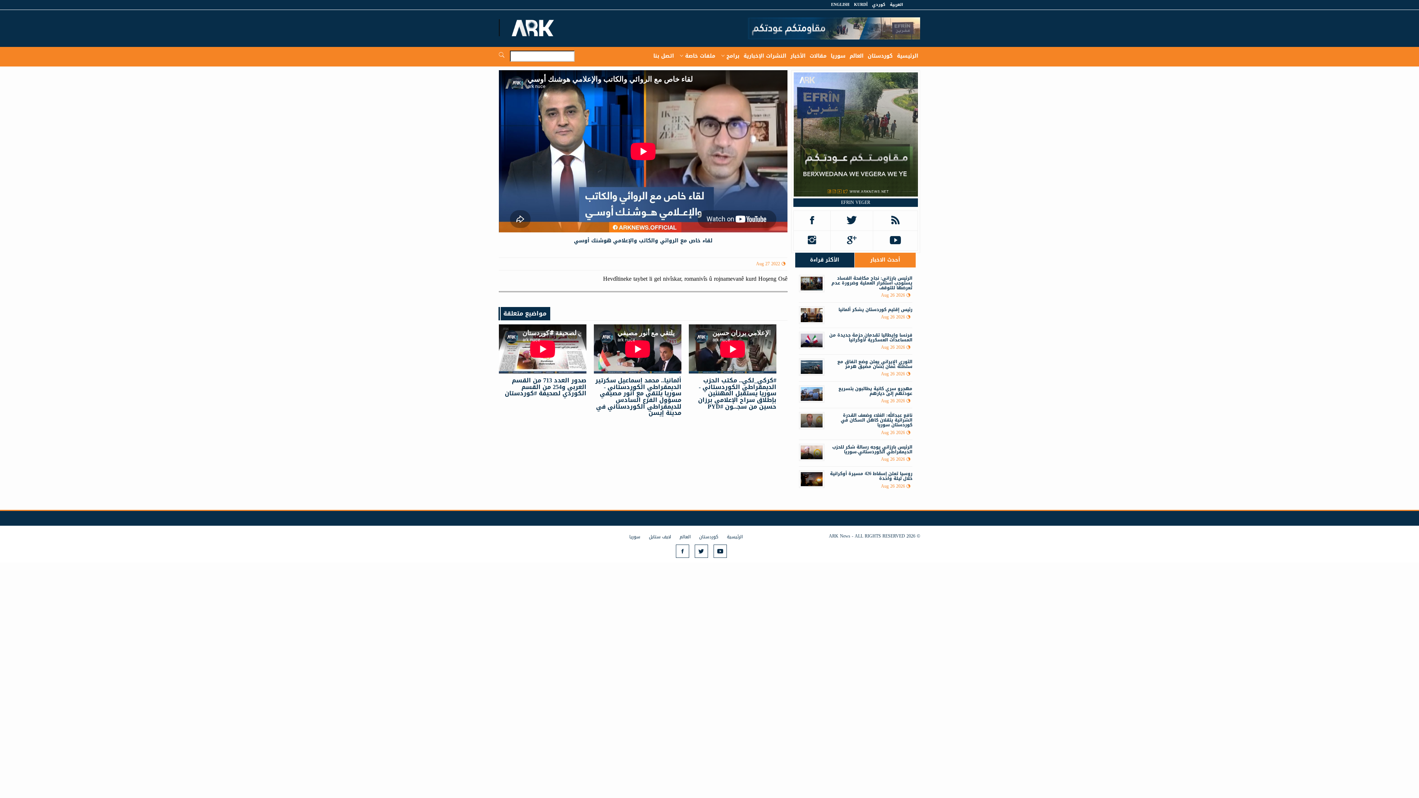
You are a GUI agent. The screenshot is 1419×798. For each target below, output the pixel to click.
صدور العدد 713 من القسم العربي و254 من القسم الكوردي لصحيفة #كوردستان (545, 387)
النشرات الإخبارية (764, 56)
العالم (857, 56)
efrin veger (855, 202)
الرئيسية (907, 56)
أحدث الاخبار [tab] (885, 260)
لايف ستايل (660, 537)
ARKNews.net (534, 27)
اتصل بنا (663, 56)
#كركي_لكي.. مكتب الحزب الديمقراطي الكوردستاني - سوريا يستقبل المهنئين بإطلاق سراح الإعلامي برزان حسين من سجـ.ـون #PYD (737, 393)
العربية (896, 4)
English (840, 4)
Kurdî (861, 4)
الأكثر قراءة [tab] (824, 260)
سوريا (838, 56)
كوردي (878, 4)
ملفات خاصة (700, 56)
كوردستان (880, 56)
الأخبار (798, 56)
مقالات (818, 56)
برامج (732, 56)
